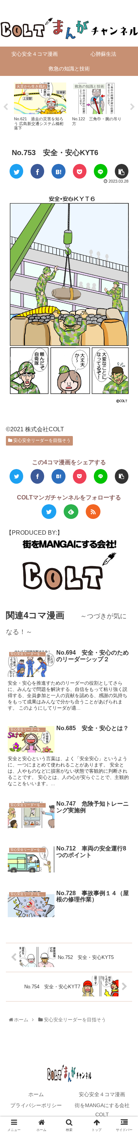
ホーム (36, 1094)
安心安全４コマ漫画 (102, 1094)
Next (132, 107)
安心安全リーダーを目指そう (41, 440)
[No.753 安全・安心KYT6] (58, 171)
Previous (5, 107)
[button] (124, 797)
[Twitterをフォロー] (49, 511)
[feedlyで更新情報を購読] (71, 511)
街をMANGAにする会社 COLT (104, 1109)
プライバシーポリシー (36, 1105)
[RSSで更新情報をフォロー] (93, 511)
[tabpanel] (40, 105)
